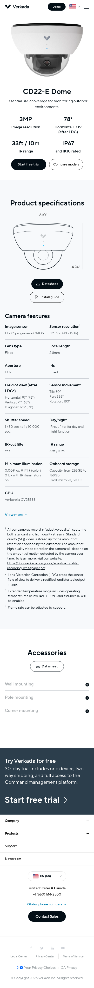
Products (11, 833)
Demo (57, 7)
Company (12, 820)
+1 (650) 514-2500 (47, 894)
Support (11, 846)
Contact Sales (46, 916)
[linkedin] (52, 948)
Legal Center (18, 956)
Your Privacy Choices (40, 967)
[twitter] (41, 948)
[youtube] (63, 948)
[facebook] (31, 948)
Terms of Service (73, 956)
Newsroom (13, 858)
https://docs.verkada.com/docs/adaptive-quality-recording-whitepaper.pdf (43, 565)
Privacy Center (45, 956)
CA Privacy (69, 967)
